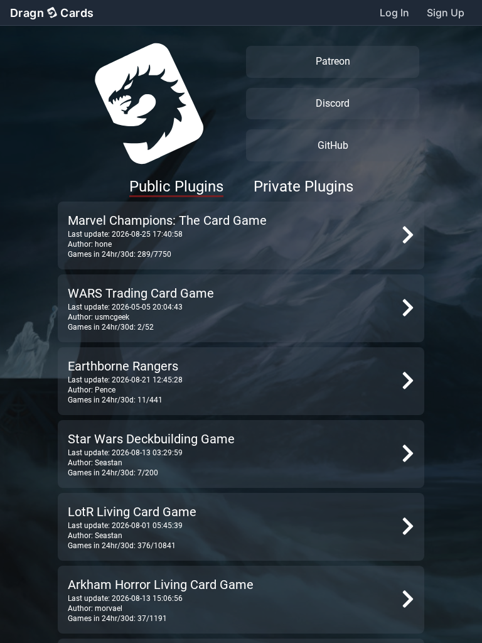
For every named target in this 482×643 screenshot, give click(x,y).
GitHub (333, 145)
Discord (333, 103)
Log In (394, 12)
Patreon (333, 61)
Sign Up (445, 12)
